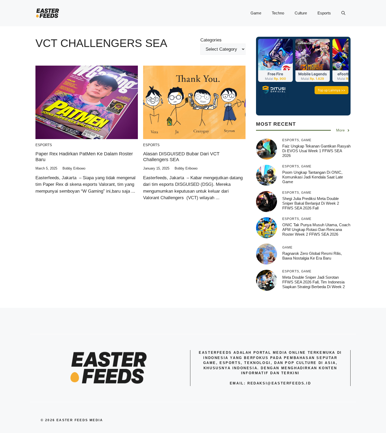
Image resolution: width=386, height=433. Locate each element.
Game (256, 13)
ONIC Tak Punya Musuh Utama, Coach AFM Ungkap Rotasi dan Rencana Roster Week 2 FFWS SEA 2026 (316, 229)
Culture (301, 13)
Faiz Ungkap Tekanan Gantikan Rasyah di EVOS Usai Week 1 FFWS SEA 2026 (316, 151)
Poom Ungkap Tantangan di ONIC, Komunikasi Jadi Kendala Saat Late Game (312, 177)
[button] (343, 13)
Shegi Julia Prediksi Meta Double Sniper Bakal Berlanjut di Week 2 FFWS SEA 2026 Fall (310, 203)
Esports (324, 13)
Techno (278, 13)
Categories (211, 40)
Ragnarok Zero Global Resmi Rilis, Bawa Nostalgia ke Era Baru (312, 255)
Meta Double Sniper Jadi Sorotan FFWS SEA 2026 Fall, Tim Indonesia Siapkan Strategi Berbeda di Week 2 (313, 282)
